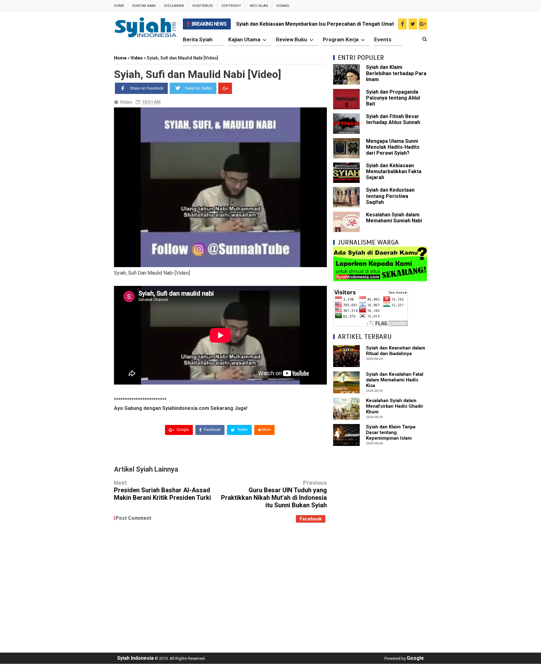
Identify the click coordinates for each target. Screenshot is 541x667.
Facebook (212, 429)
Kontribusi (203, 6)
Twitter (242, 429)
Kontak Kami (144, 6)
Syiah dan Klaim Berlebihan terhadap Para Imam (396, 73)
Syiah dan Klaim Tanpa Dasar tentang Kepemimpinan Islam (390, 432)
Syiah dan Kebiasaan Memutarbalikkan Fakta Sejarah (393, 171)
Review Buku (291, 39)
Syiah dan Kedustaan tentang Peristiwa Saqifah (390, 196)
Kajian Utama (244, 39)
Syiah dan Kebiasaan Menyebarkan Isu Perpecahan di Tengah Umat (315, 24)
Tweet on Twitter (198, 88)
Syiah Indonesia (135, 658)
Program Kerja (340, 39)
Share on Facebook (146, 88)
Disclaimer (174, 6)
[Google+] (225, 88)
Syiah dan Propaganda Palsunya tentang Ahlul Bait (393, 98)
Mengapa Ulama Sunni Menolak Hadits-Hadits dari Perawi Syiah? (393, 147)
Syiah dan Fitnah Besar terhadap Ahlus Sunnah (393, 119)
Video (126, 102)
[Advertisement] (380, 546)
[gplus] (423, 23)
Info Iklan (259, 6)
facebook (311, 519)
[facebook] (402, 23)
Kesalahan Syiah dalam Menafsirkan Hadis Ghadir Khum (394, 406)
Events (382, 39)
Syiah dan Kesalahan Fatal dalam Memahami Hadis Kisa (394, 379)
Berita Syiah (198, 39)
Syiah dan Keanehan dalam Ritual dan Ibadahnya (395, 350)
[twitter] (413, 23)
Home (119, 6)
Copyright (231, 6)
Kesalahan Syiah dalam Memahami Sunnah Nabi (394, 218)
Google (182, 429)
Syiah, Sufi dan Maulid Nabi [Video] (197, 74)
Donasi (282, 6)
